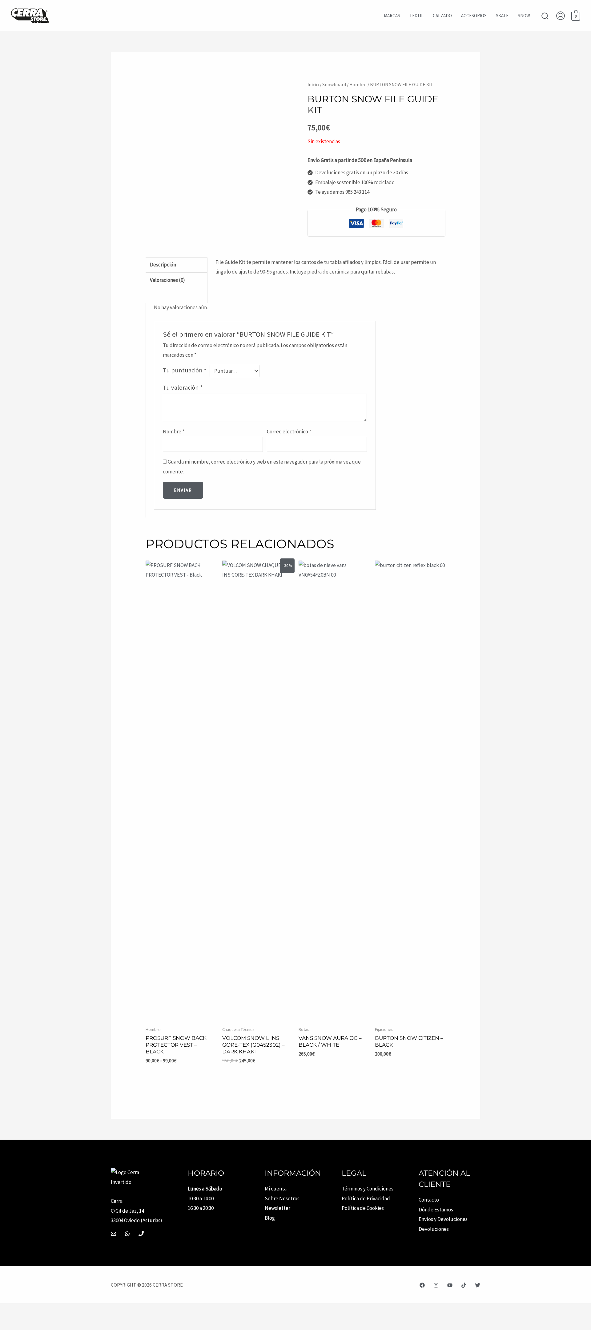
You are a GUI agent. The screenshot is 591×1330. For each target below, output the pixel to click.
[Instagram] (436, 1285)
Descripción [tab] (163, 264)
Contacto (429, 1199)
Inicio (313, 84)
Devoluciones (434, 1229)
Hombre (358, 84)
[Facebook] (422, 1285)
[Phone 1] (141, 1233)
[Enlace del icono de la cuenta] (560, 15)
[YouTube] (449, 1285)
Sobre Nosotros (282, 1198)
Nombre (173, 431)
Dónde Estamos (436, 1209)
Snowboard (334, 84)
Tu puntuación (185, 370)
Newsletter (277, 1208)
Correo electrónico (289, 431)
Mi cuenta (276, 1188)
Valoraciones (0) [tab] (167, 280)
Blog (270, 1217)
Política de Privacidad (366, 1198)
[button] (545, 16)
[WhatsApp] (127, 1233)
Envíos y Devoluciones (443, 1219)
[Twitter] (477, 1285)
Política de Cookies (363, 1208)
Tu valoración (183, 387)
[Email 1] (113, 1233)
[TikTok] (463, 1285)
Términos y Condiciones (367, 1188)
